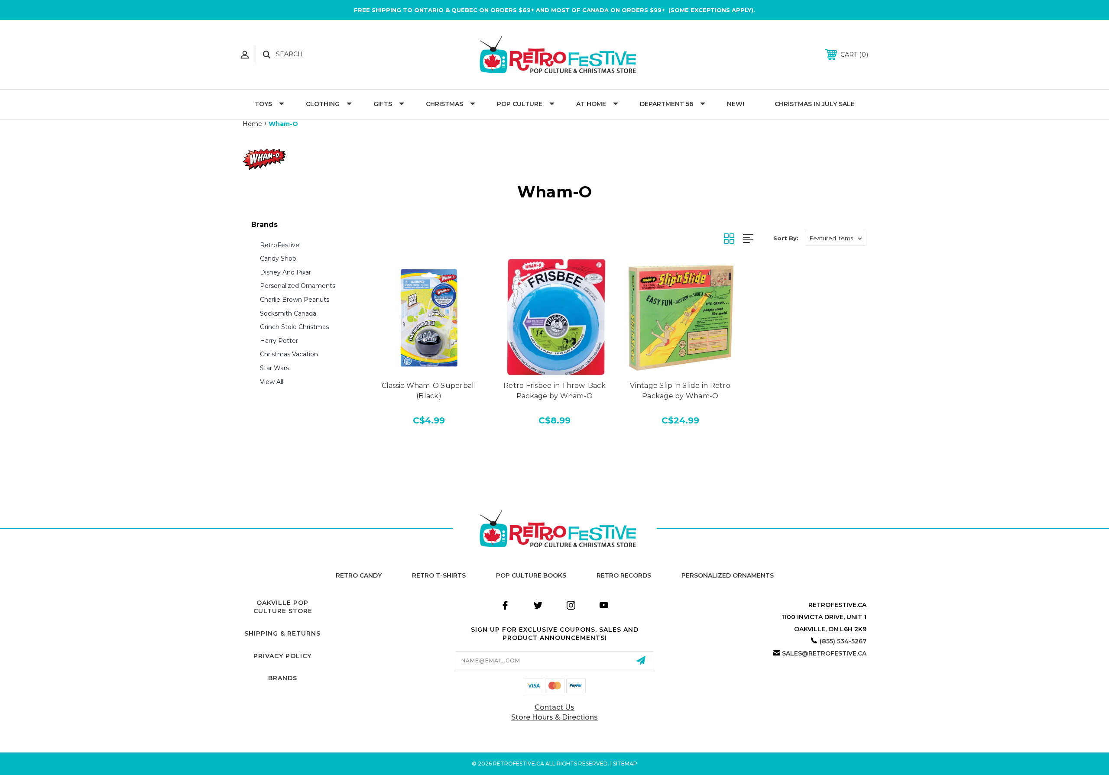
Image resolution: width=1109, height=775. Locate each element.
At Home (591, 104)
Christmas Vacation (289, 354)
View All (271, 382)
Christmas (444, 104)
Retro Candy (359, 575)
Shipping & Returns (282, 633)
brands (282, 678)
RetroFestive (279, 245)
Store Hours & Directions (554, 717)
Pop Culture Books (531, 575)
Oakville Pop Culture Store (282, 607)
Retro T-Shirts (439, 575)
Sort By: (785, 238)
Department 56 (666, 104)
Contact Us (554, 707)
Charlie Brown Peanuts (294, 300)
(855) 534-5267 (843, 641)
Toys (263, 104)
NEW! (735, 104)
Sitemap (625, 763)
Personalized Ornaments (297, 286)
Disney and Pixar (285, 272)
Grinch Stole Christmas (294, 327)
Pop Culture (519, 104)
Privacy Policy (282, 656)
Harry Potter (279, 341)
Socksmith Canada (288, 313)
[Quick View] (429, 366)
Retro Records (624, 575)
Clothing (323, 104)
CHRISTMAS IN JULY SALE (815, 104)
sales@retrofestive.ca (824, 653)
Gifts (382, 104)
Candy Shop (278, 258)
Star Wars (274, 368)
